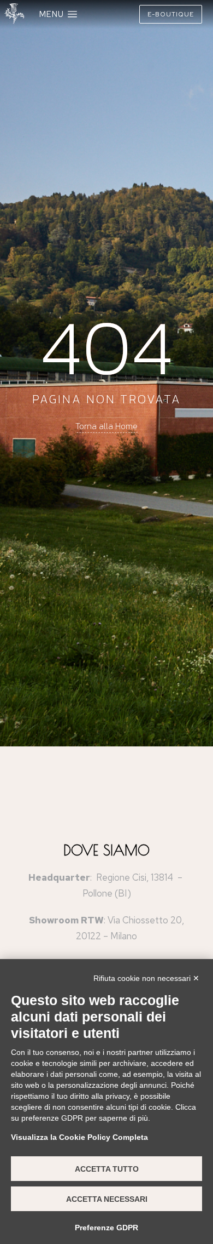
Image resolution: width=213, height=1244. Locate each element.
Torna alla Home (106, 425)
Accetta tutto (107, 1169)
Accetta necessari (106, 1199)
